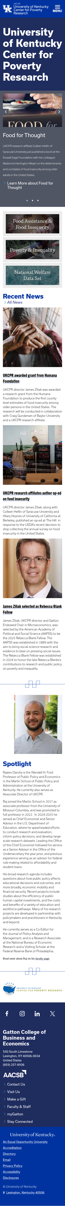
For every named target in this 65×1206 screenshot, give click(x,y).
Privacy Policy (12, 1165)
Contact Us (16, 1084)
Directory (9, 1154)
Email (6, 1160)
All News (14, 302)
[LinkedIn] (37, 1014)
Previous (6, 112)
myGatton (15, 1114)
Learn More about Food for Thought (30, 185)
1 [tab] (27, 202)
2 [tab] (32, 202)
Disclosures (11, 1177)
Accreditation (12, 1148)
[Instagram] (22, 1014)
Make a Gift (16, 1099)
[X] (52, 1014)
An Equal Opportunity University (25, 1142)
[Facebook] (7, 1014)
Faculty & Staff (19, 1106)
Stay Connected (20, 1121)
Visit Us (13, 1092)
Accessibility (11, 1171)
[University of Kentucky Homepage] (32, 1135)
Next (59, 112)
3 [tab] (38, 202)
